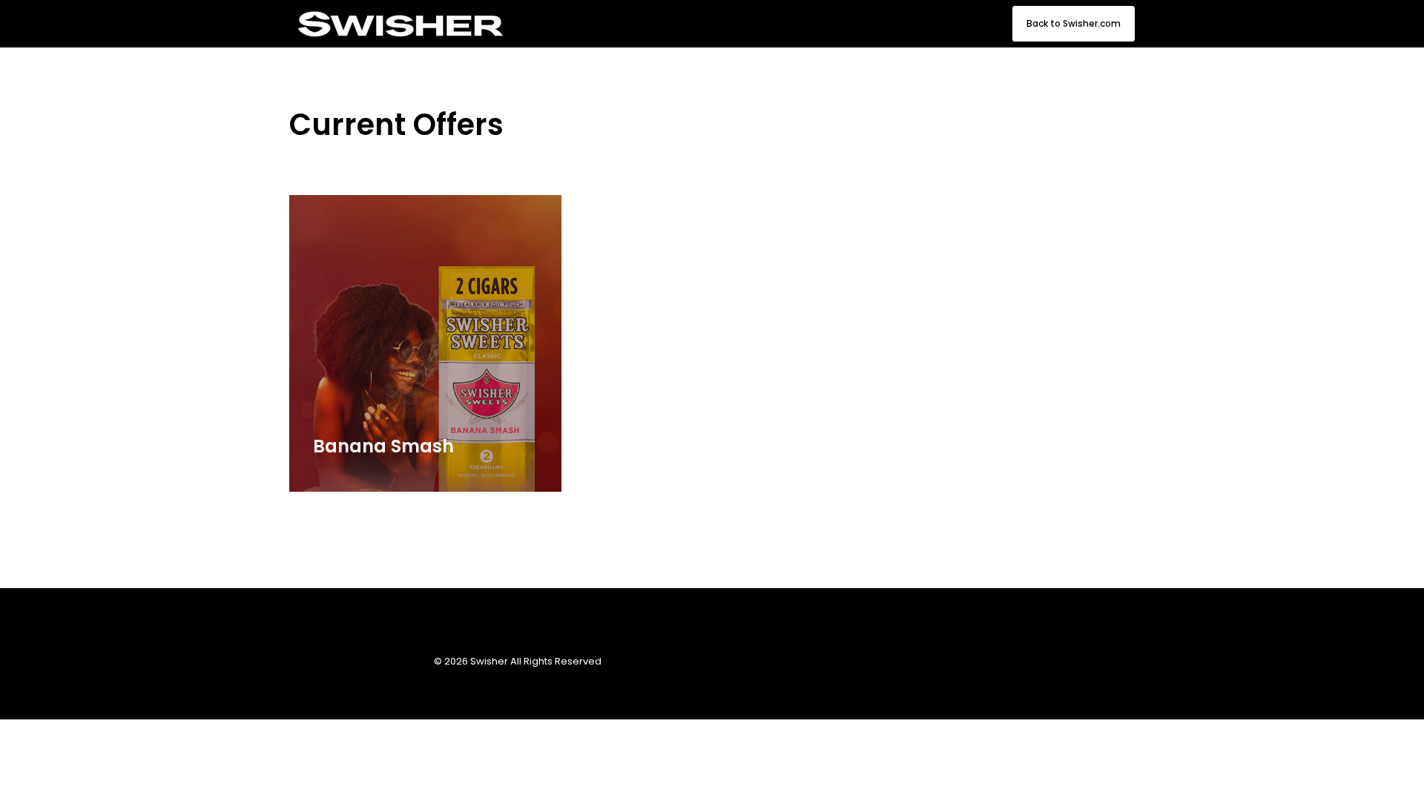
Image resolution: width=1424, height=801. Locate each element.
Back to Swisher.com (1073, 23)
